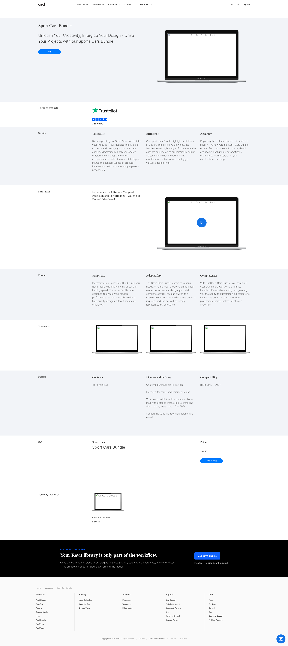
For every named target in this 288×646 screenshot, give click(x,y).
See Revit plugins (207, 555)
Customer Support (216, 616)
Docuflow (40, 604)
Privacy (142, 639)
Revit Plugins (41, 600)
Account (126, 594)
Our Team (212, 604)
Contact (212, 608)
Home (38, 588)
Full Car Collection (101, 517)
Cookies (173, 639)
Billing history (127, 608)
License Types (84, 608)
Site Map (183, 639)
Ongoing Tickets (172, 620)
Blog (210, 612)
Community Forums (173, 608)
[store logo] (43, 2)
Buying (82, 594)
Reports (39, 608)
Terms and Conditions (157, 639)
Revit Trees (40, 628)
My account (126, 600)
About (211, 600)
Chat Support (171, 600)
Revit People (41, 620)
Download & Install (173, 616)
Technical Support (173, 604)
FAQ (167, 612)
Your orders (126, 604)
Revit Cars (40, 624)
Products (40, 594)
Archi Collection (85, 600)
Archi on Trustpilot (216, 620)
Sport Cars (98, 442)
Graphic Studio (42, 612)
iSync (38, 616)
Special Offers (84, 604)
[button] (82, 4)
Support (170, 594)
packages (49, 588)
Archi (211, 594)
